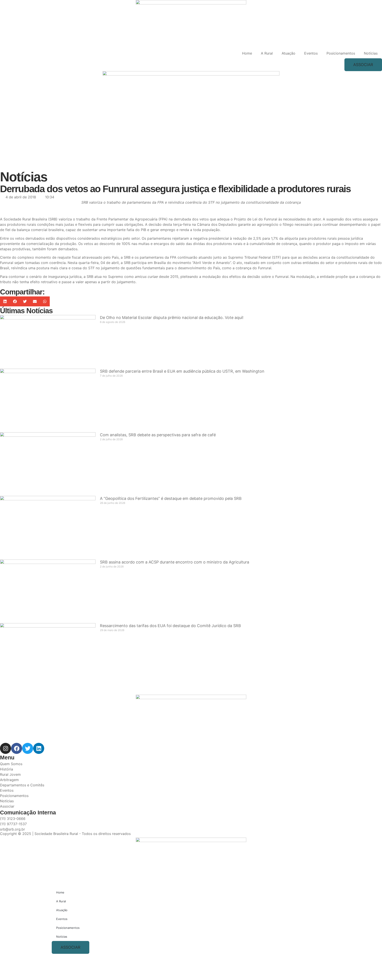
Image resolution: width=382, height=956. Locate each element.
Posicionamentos (341, 53)
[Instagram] (5, 748)
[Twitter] (27, 748)
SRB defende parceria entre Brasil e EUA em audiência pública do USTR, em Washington (182, 371)
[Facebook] (16, 748)
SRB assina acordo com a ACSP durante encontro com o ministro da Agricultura (174, 562)
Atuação (288, 53)
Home (247, 53)
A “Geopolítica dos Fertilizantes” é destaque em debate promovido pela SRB (171, 498)
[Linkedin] (38, 748)
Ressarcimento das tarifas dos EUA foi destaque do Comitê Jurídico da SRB (170, 625)
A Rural (267, 53)
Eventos (311, 53)
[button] (5, 301)
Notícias (371, 53)
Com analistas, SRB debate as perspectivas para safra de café (158, 434)
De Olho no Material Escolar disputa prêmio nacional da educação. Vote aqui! (171, 317)
